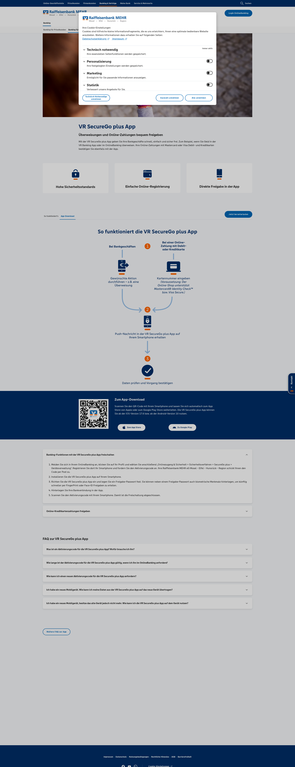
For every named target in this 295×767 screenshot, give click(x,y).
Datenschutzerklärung (94, 38)
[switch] (209, 61)
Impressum (118, 38)
